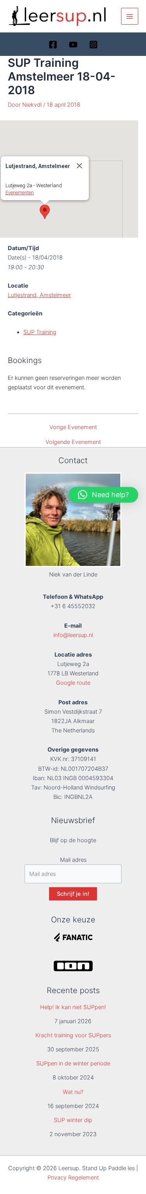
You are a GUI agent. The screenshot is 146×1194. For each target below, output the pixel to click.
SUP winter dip (73, 1120)
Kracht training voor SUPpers (73, 1035)
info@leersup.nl (73, 635)
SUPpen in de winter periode (73, 1063)
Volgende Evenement (73, 442)
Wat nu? (73, 1092)
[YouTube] (73, 44)
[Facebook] (53, 44)
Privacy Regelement (73, 1177)
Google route (73, 682)
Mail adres (73, 859)
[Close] (79, 165)
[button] (45, 211)
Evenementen (19, 192)
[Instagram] (93, 44)
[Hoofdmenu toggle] (129, 16)
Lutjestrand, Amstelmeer (39, 295)
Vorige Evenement (73, 427)
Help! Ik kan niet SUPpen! (73, 1007)
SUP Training (39, 332)
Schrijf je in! (73, 893)
